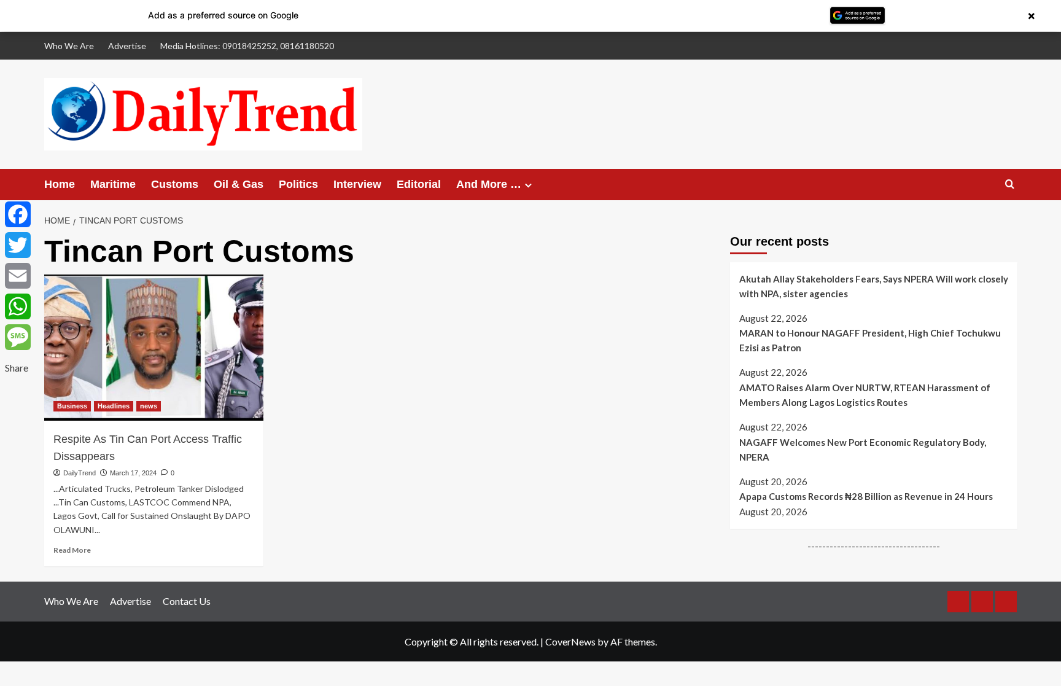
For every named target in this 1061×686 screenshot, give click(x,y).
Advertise (127, 46)
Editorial (419, 184)
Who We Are (69, 46)
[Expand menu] (528, 185)
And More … (488, 184)
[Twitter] (17, 245)
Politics (298, 184)
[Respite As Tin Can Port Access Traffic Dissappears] (153, 348)
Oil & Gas (238, 184)
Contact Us (187, 601)
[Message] (17, 337)
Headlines (114, 406)
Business (72, 406)
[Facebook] (17, 214)
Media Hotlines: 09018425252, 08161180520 (247, 46)
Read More (72, 550)
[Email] (17, 275)
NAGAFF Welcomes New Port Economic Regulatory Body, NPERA (862, 449)
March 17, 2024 (133, 473)
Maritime (113, 184)
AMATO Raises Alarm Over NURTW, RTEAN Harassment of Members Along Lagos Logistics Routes (864, 395)
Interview (357, 184)
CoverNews (570, 641)
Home (59, 184)
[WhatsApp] (17, 306)
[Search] (1009, 184)
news (148, 406)
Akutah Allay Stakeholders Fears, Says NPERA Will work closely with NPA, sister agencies (873, 286)
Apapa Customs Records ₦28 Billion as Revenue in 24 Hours (866, 496)
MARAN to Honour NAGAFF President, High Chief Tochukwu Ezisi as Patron (870, 340)
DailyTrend (79, 473)
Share (16, 367)
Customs (174, 184)
